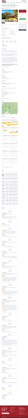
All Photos (3, 22)
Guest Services (25, 2)
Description (5, 24)
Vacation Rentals (7, 2)
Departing (20, 16)
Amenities (9, 24)
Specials (14, 2)
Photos (3, 24)
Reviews (3, 25)
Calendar (14, 24)
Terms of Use (13, 416)
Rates (16, 24)
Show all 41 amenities (4, 35)
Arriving (20, 13)
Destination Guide (17, 2)
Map (11, 24)
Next (13, 117)
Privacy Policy (16, 416)
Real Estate (11, 2)
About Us (21, 2)
